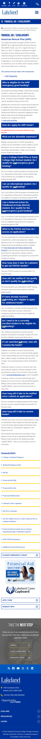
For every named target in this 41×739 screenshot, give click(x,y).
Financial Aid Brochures (11, 496)
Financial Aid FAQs (9, 480)
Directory (20, 734)
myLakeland (11, 13)
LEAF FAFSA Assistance (11, 539)
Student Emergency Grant (12, 465)
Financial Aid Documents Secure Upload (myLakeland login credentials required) (17, 530)
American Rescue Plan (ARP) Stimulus (24, 30)
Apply (13, 645)
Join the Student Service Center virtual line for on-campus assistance (20, 520)
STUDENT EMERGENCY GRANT (14, 555)
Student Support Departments (28, 28)
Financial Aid (6, 30)
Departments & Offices (10, 28)
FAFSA (5, 473)
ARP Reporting (11, 76)
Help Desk (13, 734)
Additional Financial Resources (14, 547)
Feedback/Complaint (30, 734)
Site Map (6, 734)
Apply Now (7, 600)
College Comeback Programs (13, 457)
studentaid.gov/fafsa (10, 120)
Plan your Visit (18, 651)
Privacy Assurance (25, 737)
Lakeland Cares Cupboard (12, 503)
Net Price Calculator (10, 511)
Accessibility (14, 737)
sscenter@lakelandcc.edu (16, 375)
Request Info (8, 607)
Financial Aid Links (9, 488)
